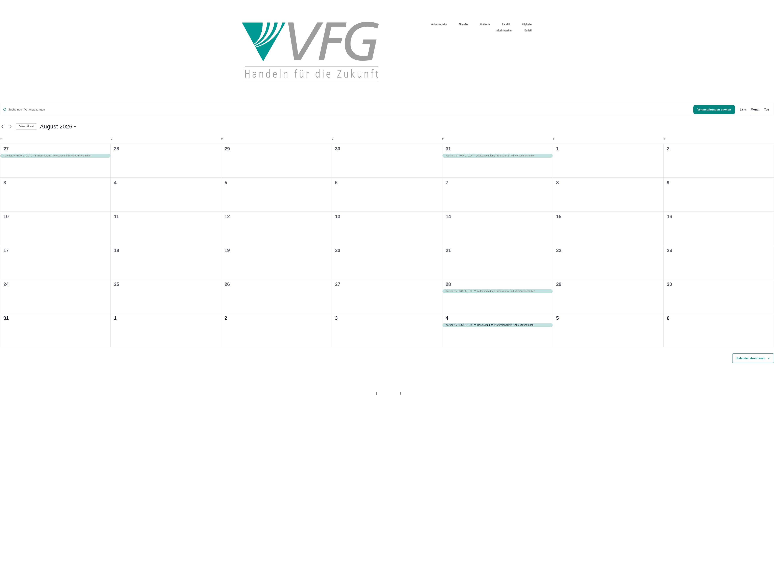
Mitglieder (527, 24)
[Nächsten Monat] (10, 126)
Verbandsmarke (439, 24)
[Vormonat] (2, 126)
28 (448, 284)
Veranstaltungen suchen (714, 109)
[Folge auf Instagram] (529, 394)
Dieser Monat (26, 126)
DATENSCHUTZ (388, 393)
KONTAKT (410, 393)
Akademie (485, 24)
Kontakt (528, 30)
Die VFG (506, 24)
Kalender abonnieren (751, 358)
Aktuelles (463, 24)
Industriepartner (504, 30)
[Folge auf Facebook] (521, 394)
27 (6, 148)
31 (448, 148)
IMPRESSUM (366, 393)
